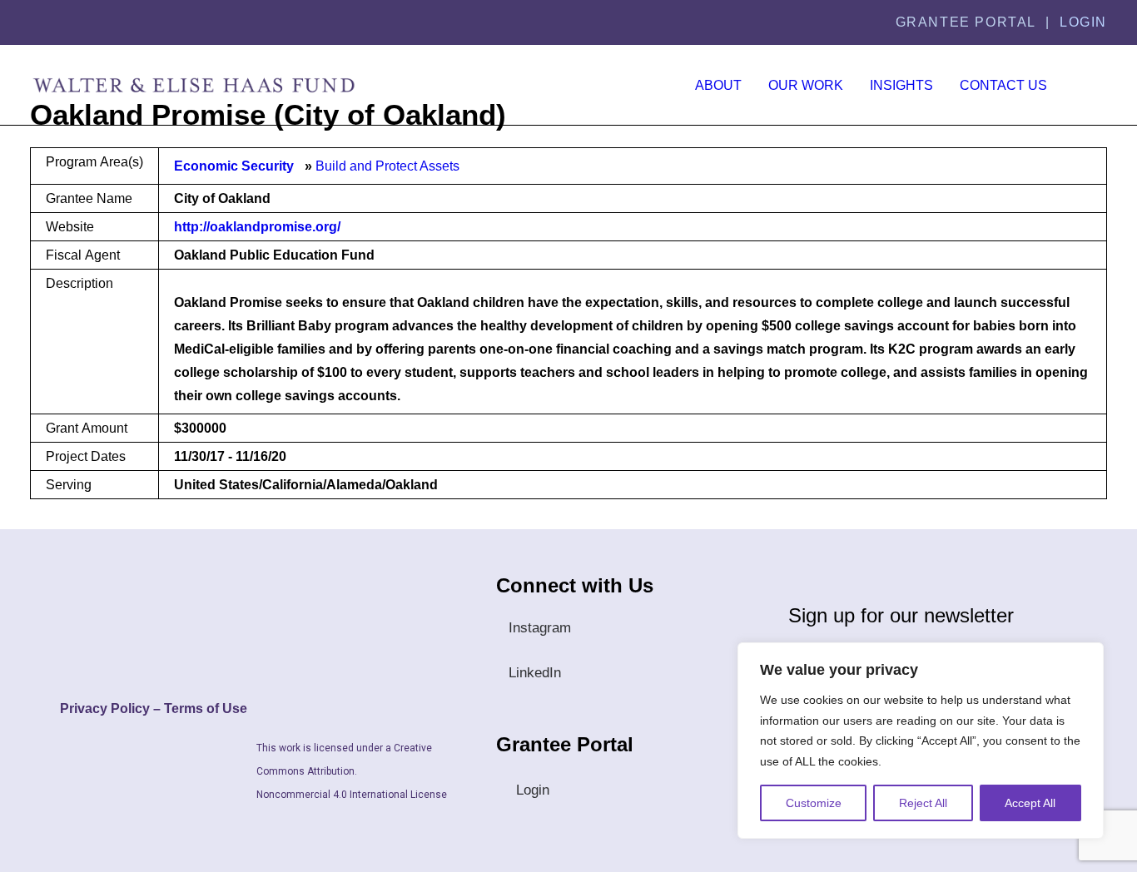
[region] (920, 740)
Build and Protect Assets (387, 166)
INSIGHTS (901, 85)
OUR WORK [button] (805, 85)
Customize (814, 803)
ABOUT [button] (718, 85)
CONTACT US (1003, 85)
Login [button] (532, 790)
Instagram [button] (540, 628)
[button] (1092, 85)
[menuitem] (718, 85)
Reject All (923, 803)
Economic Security (234, 166)
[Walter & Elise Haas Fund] (193, 85)
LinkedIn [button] (535, 673)
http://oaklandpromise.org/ (257, 227)
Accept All (1030, 803)
